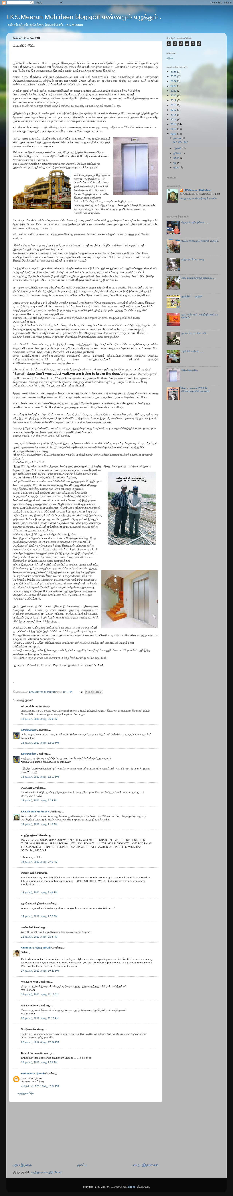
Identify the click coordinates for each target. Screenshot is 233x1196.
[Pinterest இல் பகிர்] (101, 692)
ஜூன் (176, 157)
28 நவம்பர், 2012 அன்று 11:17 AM (40, 1018)
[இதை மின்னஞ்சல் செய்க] (87, 692)
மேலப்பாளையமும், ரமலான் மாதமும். (200, 240)
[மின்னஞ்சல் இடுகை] (80, 691)
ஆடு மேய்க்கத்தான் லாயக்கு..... (198, 277)
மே (175, 162)
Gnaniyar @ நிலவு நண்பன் (36, 947)
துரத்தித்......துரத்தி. (192, 296)
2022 (174, 90)
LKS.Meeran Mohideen (35, 811)
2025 (174, 76)
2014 (174, 124)
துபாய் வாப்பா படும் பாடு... (194, 333)
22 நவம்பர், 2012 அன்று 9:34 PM (39, 936)
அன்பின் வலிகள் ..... (192, 351)
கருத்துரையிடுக (26, 1093)
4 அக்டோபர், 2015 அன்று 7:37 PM (40, 1086)
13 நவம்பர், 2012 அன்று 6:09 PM (39, 719)
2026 (174, 71)
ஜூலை (177, 153)
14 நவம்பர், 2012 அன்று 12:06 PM (40, 742)
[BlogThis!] (90, 692)
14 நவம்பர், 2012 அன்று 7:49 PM (39, 892)
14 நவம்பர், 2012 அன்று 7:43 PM (39, 824)
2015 (174, 119)
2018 (174, 105)
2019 (174, 100)
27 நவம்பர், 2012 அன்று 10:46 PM (40, 970)
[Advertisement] (85, 1132)
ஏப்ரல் (176, 167)
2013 (174, 129)
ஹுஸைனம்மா (28, 729)
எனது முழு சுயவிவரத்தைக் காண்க (198, 198)
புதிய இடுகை (22, 1165)
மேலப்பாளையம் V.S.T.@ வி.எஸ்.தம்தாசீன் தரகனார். (195, 389)
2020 (174, 95)
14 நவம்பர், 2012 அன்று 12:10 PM (40, 776)
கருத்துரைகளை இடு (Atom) (46, 1172)
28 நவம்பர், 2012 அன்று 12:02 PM (40, 1042)
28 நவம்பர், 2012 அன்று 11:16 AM (40, 994)
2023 (174, 86)
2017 (174, 110)
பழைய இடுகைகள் (145, 1165)
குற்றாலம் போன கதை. (193, 259)
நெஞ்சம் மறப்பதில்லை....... (195, 222)
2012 (174, 134)
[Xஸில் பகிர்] (94, 692)
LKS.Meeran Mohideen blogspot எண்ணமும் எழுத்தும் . (83, 17)
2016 (174, 114)
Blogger (131, 1186)
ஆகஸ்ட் (177, 148)
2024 (174, 81)
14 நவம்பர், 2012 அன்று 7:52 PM (39, 916)
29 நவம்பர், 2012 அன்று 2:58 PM (39, 1062)
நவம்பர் (177, 138)
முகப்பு (81, 1165)
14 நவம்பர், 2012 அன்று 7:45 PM (39, 862)
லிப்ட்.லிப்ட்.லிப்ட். (181, 142)
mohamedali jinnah (33, 1073)
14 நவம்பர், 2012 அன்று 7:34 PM (39, 800)
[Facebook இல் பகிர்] (97, 692)
